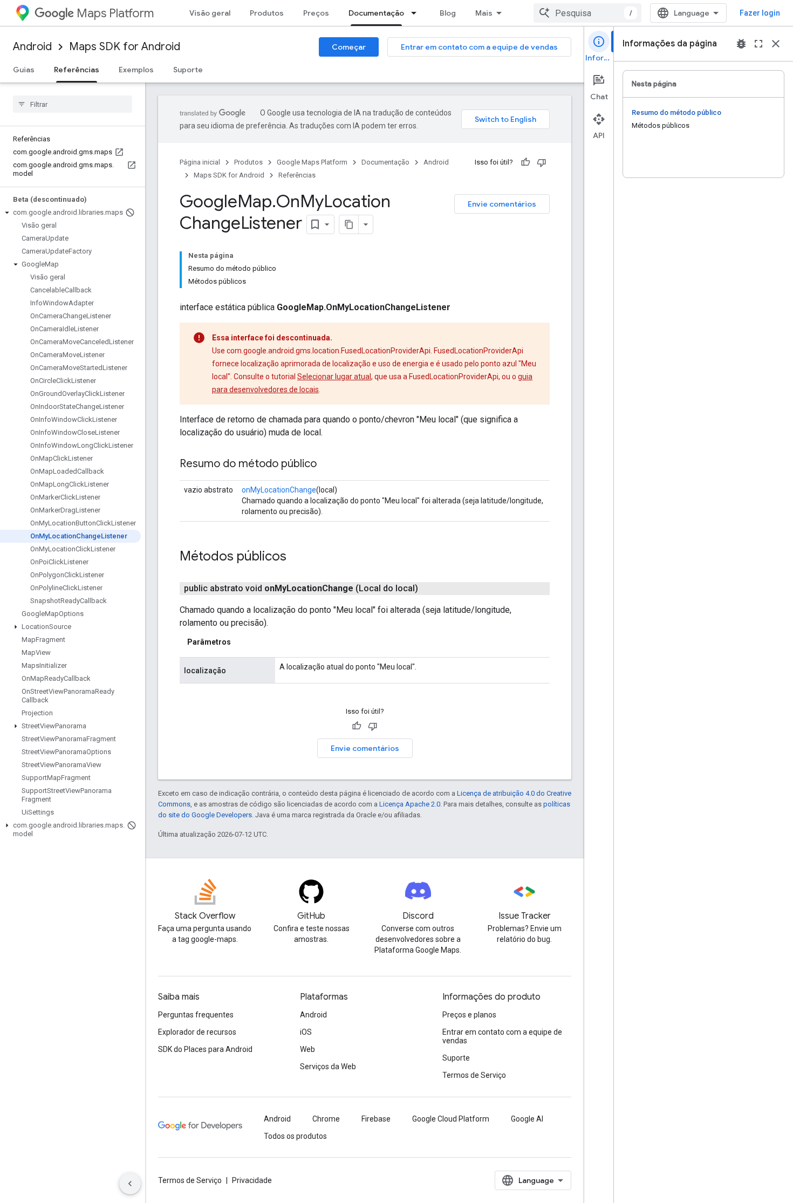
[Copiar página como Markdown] (349, 224)
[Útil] (525, 162)
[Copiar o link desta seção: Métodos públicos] (297, 557)
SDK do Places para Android (205, 1049)
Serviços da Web (328, 1066)
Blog (448, 13)
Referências (76, 69)
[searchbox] (72, 104)
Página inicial (200, 162)
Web (307, 1049)
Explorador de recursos (197, 1032)
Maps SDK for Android (124, 46)
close (775, 43)
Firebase (376, 1119)
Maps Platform (115, 13)
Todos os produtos (295, 1136)
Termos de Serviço (474, 1075)
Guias (24, 69)
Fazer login (760, 13)
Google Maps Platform (312, 162)
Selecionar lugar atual (334, 376)
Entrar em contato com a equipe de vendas (479, 47)
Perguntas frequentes (196, 1014)
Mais (484, 13)
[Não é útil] (542, 162)
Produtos (267, 13)
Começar (349, 47)
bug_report (741, 43)
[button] (70, 212)
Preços (316, 13)
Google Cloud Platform (450, 1119)
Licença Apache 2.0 (409, 804)
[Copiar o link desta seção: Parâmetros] (241, 641)
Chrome (326, 1119)
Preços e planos (469, 1014)
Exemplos (136, 69)
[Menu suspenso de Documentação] (417, 13)
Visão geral (209, 13)
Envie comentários (502, 204)
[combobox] (587, 13)
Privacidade (252, 1180)
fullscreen (758, 43)
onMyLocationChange (279, 490)
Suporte (188, 69)
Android (32, 46)
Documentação (376, 13)
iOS (306, 1032)
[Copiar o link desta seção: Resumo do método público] (327, 464)
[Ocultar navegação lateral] (130, 1183)
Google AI (527, 1119)
